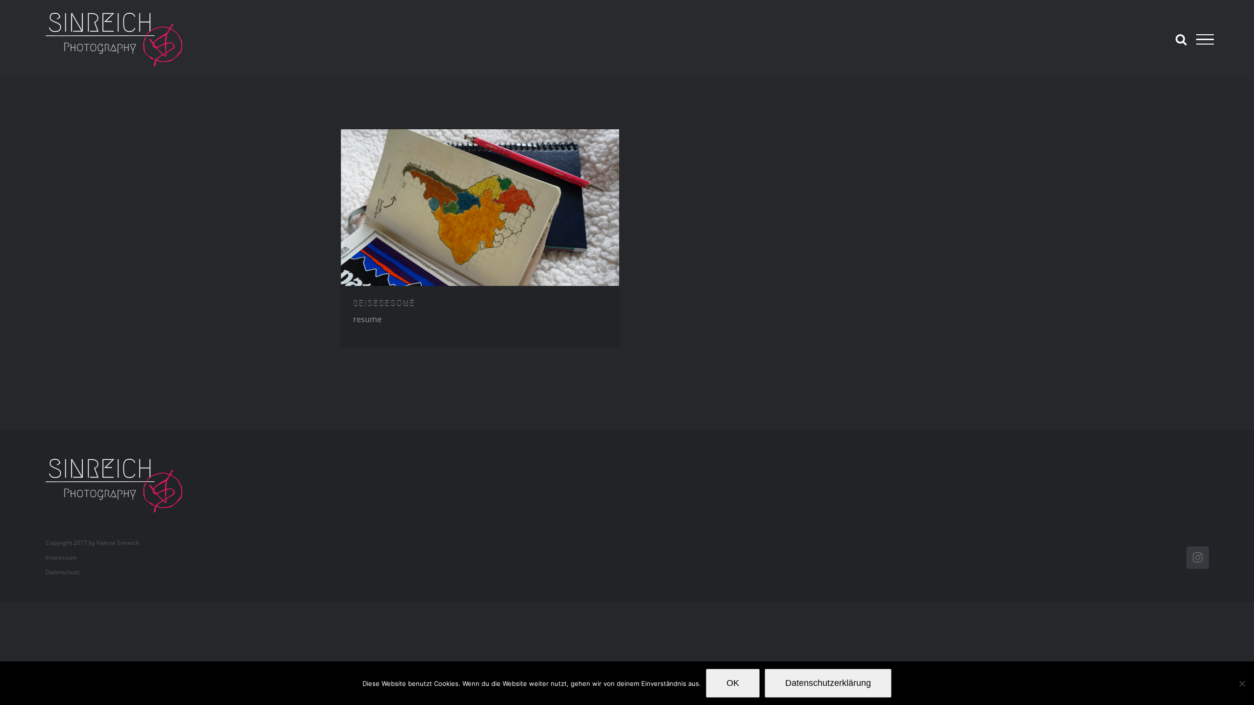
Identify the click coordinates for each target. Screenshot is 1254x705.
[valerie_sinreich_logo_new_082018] (119, 459)
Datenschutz (63, 572)
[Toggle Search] (1181, 39)
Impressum (61, 557)
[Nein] (1242, 683)
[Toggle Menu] (1205, 39)
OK (732, 683)
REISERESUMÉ (384, 303)
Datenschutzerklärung (828, 683)
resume (367, 319)
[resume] (480, 207)
